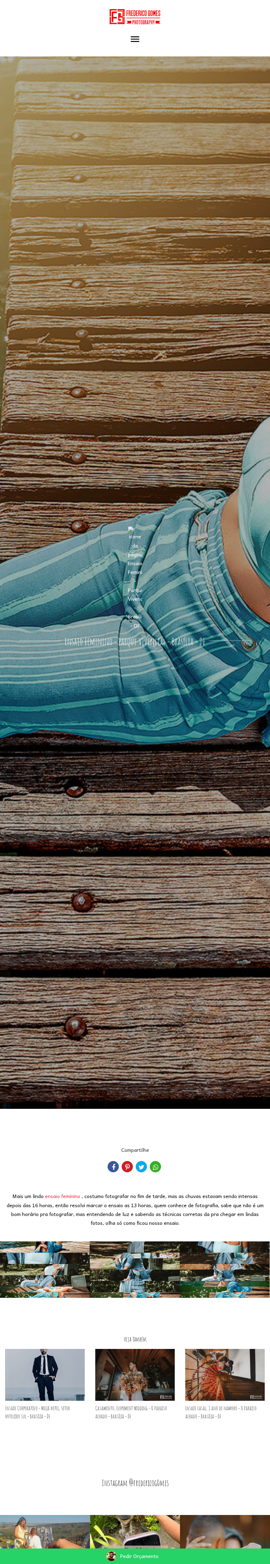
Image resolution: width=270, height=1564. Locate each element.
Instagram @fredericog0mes (135, 1483)
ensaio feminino (62, 1196)
